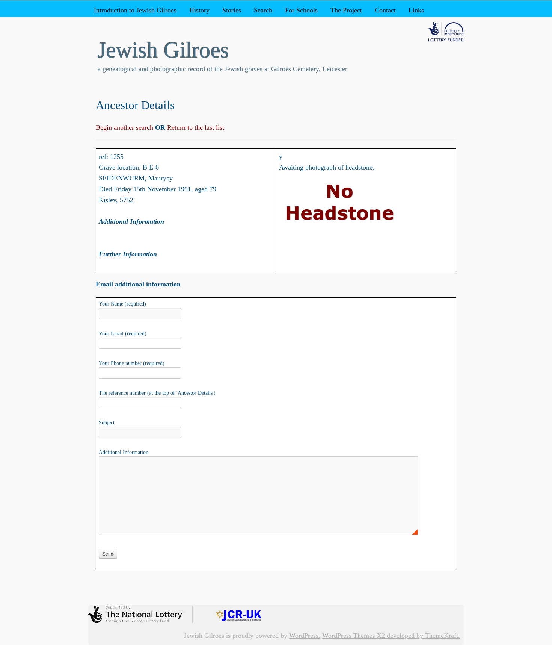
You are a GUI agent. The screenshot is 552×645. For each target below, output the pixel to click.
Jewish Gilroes (163, 50)
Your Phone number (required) (131, 363)
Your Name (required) (122, 304)
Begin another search (125, 127)
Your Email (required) (122, 333)
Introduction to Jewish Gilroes (135, 10)
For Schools (301, 10)
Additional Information (123, 452)
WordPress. (304, 635)
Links (416, 10)
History (199, 10)
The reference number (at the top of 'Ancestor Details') (157, 393)
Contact (385, 10)
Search (263, 10)
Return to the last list (194, 127)
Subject (107, 422)
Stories (231, 10)
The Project (346, 10)
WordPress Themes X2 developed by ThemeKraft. (391, 635)
